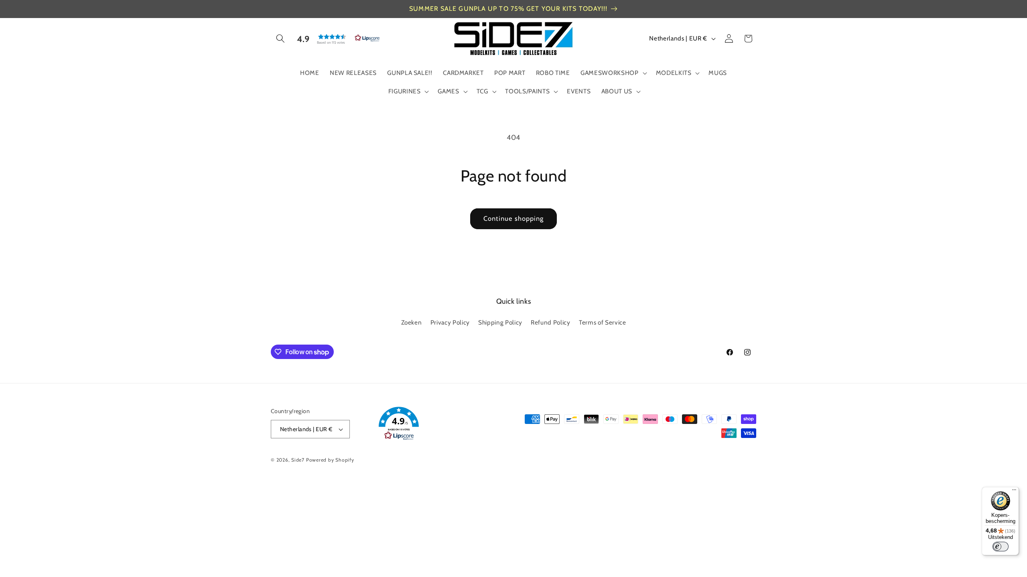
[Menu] (1014, 491)
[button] (280, 38)
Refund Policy (550, 322)
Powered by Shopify (330, 460)
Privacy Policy (450, 322)
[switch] (1000, 546)
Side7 (297, 460)
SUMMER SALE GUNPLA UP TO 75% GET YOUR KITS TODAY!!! (508, 8)
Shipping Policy (500, 322)
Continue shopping (513, 218)
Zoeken (411, 322)
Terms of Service (602, 322)
